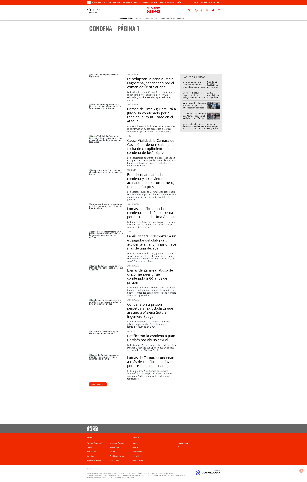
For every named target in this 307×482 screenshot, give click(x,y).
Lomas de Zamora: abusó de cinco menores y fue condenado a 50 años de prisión (150, 276)
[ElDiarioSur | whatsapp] (196, 11)
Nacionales (131, 331)
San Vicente (127, 2)
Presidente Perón (117, 456)
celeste (135, 447)
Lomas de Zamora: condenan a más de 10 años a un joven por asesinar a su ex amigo (150, 362)
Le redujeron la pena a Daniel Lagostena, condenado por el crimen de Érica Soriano (150, 83)
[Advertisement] (155, 54)
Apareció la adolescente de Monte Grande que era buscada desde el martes (194, 126)
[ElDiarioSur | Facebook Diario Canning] (201, 11)
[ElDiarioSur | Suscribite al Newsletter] (219, 11)
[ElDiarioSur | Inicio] (217, 437)
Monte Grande (151, 18)
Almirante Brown (149, 2)
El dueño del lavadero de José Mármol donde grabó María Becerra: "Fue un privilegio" (195, 117)
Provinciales (131, 170)
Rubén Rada (137, 452)
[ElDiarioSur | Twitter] (213, 11)
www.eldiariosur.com (94, 473)
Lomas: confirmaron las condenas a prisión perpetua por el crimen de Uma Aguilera (152, 213)
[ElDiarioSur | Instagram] (207, 11)
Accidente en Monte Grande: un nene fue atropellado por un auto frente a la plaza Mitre (194, 86)
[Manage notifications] (301, 471)
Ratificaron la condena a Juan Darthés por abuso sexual (151, 338)
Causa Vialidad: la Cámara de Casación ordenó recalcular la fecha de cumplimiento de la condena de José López (151, 146)
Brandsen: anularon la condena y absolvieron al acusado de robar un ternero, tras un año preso (150, 181)
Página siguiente (97, 384)
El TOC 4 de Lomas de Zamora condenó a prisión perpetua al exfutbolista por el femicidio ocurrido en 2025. (149, 324)
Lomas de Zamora (166, 2)
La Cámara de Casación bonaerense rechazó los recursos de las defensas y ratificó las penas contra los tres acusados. (152, 225)
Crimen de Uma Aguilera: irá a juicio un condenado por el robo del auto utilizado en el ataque (151, 115)
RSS (179, 446)
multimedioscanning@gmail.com (161, 473)
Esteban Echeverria (102, 2)
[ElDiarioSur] (92, 430)
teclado (135, 443)
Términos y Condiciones (94, 469)
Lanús (178, 2)
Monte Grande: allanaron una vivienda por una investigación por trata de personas (194, 106)
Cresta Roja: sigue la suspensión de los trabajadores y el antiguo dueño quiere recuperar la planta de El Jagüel (195, 97)
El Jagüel (162, 18)
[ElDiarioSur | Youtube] (203, 428)
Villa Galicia (171, 18)
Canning (116, 2)
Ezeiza (137, 2)
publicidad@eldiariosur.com (97, 475)
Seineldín (136, 456)
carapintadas (138, 460)
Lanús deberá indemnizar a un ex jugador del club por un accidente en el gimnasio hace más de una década (151, 242)
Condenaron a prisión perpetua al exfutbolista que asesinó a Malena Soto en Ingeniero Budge (150, 310)
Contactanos (183, 443)
